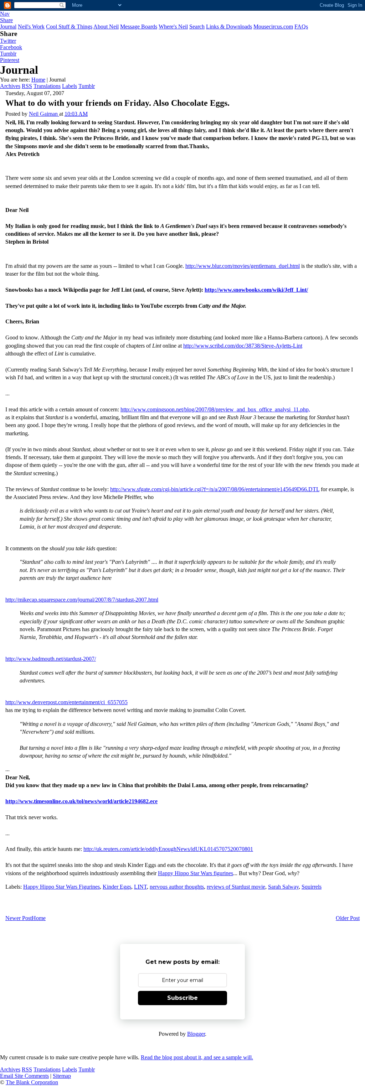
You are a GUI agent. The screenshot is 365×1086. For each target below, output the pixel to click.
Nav (5, 14)
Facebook (11, 47)
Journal (8, 27)
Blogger (196, 1034)
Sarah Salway (283, 887)
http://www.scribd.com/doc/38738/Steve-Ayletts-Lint (242, 346)
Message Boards (138, 27)
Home (38, 80)
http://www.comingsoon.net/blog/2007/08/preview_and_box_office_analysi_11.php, (215, 409)
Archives (10, 86)
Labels (69, 86)
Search (197, 27)
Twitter (8, 41)
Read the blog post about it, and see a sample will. (197, 1057)
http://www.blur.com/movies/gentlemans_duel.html (242, 266)
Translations (47, 86)
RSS (27, 86)
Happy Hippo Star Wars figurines (195, 873)
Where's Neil (173, 27)
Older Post (348, 918)
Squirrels (312, 887)
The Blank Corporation (32, 1082)
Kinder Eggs (117, 887)
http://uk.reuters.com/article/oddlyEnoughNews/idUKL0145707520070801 (168, 849)
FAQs (301, 27)
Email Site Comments (24, 1076)
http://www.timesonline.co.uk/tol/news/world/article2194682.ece (81, 801)
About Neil (106, 27)
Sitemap (62, 1076)
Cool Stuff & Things (69, 27)
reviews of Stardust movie (236, 887)
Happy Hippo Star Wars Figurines (61, 887)
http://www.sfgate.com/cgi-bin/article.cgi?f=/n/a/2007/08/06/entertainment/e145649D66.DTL (214, 489)
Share (6, 20)
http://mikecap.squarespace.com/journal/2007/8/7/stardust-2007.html (81, 600)
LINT (140, 887)
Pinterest (9, 60)
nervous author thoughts (177, 887)
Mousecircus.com (273, 27)
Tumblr (8, 54)
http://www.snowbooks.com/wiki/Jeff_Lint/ (256, 290)
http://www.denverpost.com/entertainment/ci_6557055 (66, 702)
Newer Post (18, 918)
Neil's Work (31, 27)
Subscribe (182, 997)
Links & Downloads (229, 27)
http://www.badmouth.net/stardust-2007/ (50, 659)
